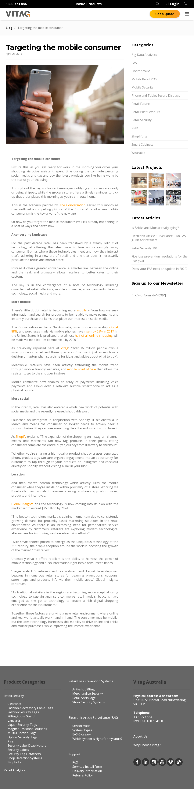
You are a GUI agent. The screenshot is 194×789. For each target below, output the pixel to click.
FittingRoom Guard (21, 716)
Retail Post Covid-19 (145, 112)
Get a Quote (164, 14)
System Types (82, 730)
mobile (82, 310)
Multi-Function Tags (22, 733)
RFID (134, 128)
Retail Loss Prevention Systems (91, 681)
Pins (11, 741)
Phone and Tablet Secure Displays (155, 95)
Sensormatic (81, 726)
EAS (134, 63)
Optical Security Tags (23, 737)
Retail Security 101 (144, 248)
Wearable (138, 153)
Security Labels (18, 750)
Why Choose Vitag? (147, 745)
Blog (9, 28)
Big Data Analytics (144, 55)
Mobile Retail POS (144, 79)
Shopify (21, 436)
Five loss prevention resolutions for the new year (159, 258)
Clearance (15, 704)
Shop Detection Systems (25, 758)
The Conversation (72, 205)
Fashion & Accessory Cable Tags (30, 708)
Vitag (64, 348)
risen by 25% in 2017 (99, 331)
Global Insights (22, 504)
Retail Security (141, 120)
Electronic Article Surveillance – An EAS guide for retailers (158, 238)
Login (174, 4)
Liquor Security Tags (22, 725)
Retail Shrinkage (84, 698)
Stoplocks (14, 762)
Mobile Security (142, 87)
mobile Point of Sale (81, 369)
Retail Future (140, 104)
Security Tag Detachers (24, 754)
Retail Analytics (14, 770)
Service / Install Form (87, 767)
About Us (140, 736)
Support (74, 754)
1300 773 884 (16, 4)
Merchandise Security (87, 693)
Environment (140, 71)
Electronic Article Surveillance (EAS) (93, 718)
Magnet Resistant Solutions (27, 729)
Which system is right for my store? (97, 739)
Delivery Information (87, 771)
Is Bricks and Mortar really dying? (155, 228)
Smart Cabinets (142, 144)
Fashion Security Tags (23, 712)
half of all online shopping (94, 335)
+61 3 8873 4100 (151, 721)
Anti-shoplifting (83, 689)
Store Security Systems (88, 702)
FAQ (75, 762)
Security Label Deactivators (27, 745)
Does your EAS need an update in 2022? (159, 269)
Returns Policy (82, 775)
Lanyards (14, 720)
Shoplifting (139, 136)
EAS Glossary (81, 734)
